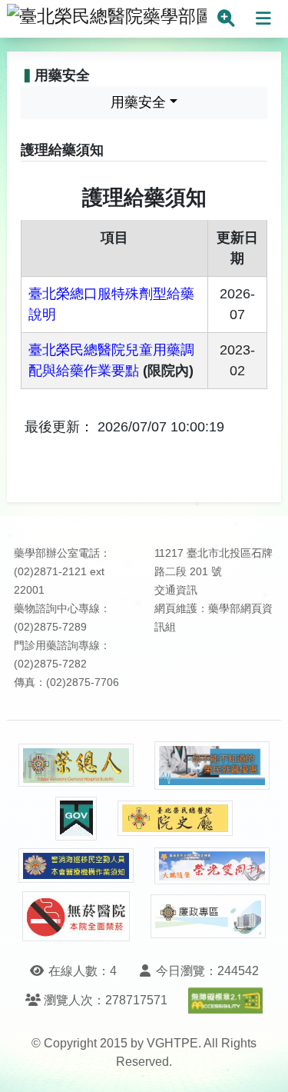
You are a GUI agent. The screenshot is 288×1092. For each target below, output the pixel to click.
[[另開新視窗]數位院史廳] (175, 819)
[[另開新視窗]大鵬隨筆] (212, 866)
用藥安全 (138, 102)
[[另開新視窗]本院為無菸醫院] (76, 916)
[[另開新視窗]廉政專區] (208, 916)
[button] (262, 1064)
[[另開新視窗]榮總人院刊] (76, 765)
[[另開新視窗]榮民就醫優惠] (212, 765)
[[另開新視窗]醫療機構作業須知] (76, 865)
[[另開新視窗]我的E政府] (76, 819)
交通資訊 (175, 590)
